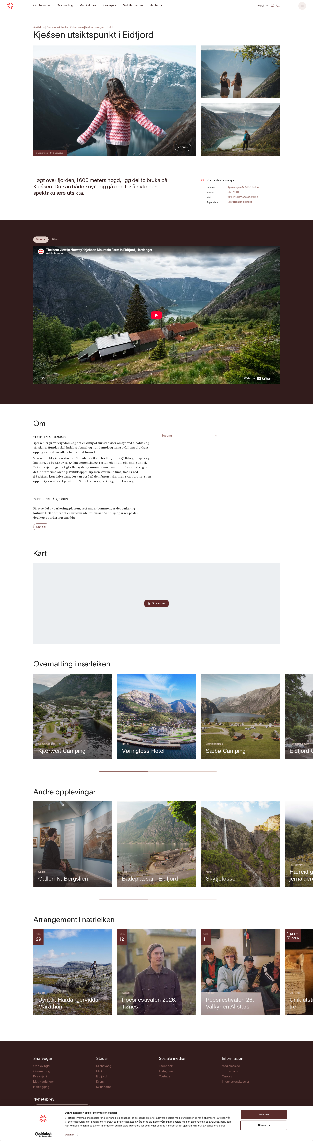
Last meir (41, 527)
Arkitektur (39, 27)
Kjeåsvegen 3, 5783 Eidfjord (244, 187)
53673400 (234, 192)
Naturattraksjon (94, 27)
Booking (271, 165)
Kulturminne (77, 27)
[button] (302, 6)
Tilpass (262, 1125)
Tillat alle (264, 1114)
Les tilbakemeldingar (239, 202)
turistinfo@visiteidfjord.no (242, 197)
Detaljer (69, 1134)
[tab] (41, 239)
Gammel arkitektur (57, 27)
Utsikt (109, 27)
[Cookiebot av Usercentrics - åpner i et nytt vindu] (43, 1134)
